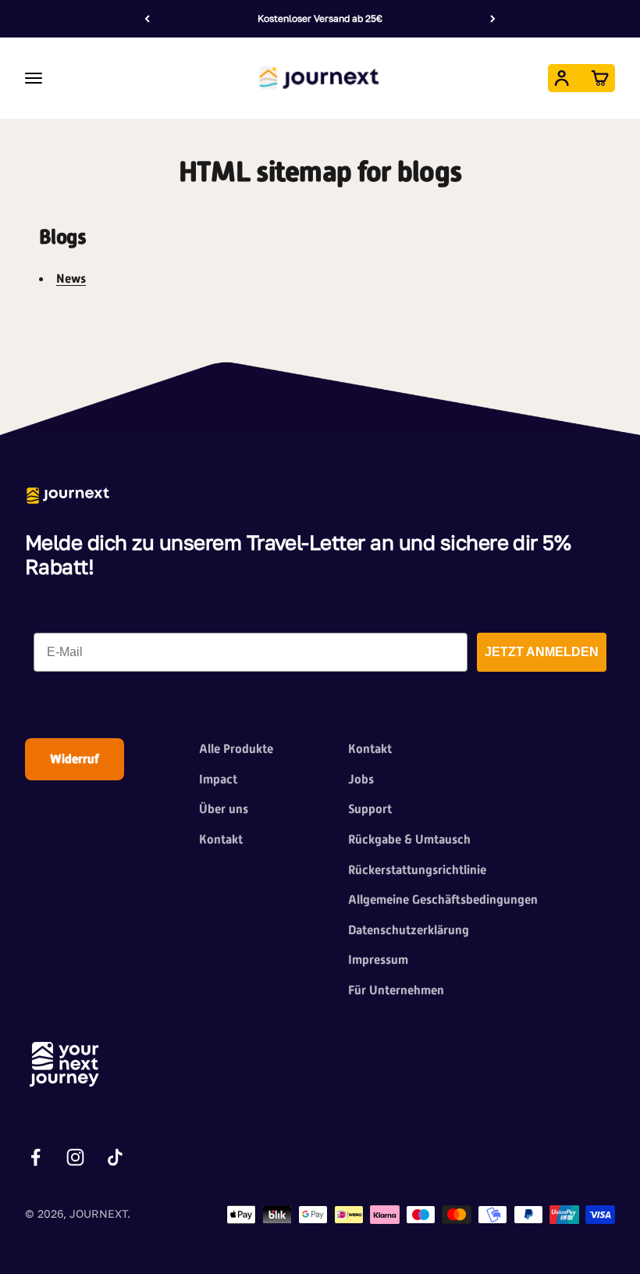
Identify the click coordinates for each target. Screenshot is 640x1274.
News (71, 278)
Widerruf (74, 758)
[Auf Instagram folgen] (75, 1157)
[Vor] (493, 19)
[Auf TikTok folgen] (115, 1157)
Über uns (223, 808)
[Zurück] (147, 19)
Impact (218, 779)
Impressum (378, 959)
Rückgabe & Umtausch (409, 839)
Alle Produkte (236, 748)
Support (370, 808)
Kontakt (221, 839)
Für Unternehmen (396, 990)
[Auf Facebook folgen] (35, 1157)
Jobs (361, 779)
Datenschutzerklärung (408, 929)
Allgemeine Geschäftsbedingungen (443, 899)
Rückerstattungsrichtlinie (417, 869)
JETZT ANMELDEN (542, 651)
